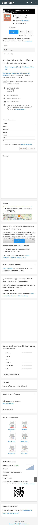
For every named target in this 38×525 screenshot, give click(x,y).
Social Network (14, 524)
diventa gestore (20, 109)
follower (12, 28)
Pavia (24, 257)
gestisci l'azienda (8, 403)
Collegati (13, 32)
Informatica (25, 21)
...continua (28, 41)
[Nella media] (28, 35)
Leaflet (14, 219)
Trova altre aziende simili (11, 513)
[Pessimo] (25, 35)
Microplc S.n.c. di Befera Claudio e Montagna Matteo (16, 11)
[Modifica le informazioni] (30, 32)
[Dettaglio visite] (35, 479)
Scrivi (22, 32)
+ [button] (5, 208)
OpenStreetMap (21, 219)
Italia (28, 255)
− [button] (5, 211)
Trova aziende (24, 524)
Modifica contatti (26, 144)
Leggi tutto (18, 241)
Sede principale (9, 50)
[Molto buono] (30, 35)
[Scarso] (27, 35)
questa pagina (27, 510)
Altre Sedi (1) (8, 54)
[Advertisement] (19, 178)
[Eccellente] (32, 35)
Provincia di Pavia (16, 257)
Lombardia (6, 257)
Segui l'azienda (7, 268)
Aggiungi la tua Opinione (11, 374)
